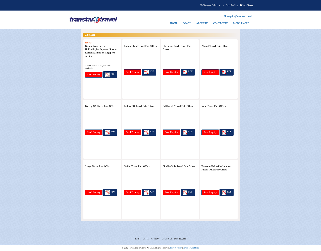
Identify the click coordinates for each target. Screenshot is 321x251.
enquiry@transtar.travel (239, 16)
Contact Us (220, 23)
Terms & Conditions (191, 248)
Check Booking (231, 5)
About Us (202, 23)
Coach (187, 23)
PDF (113, 74)
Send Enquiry (93, 74)
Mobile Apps (241, 23)
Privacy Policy (176, 248)
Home (174, 23)
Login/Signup (247, 5)
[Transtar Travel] (98, 19)
